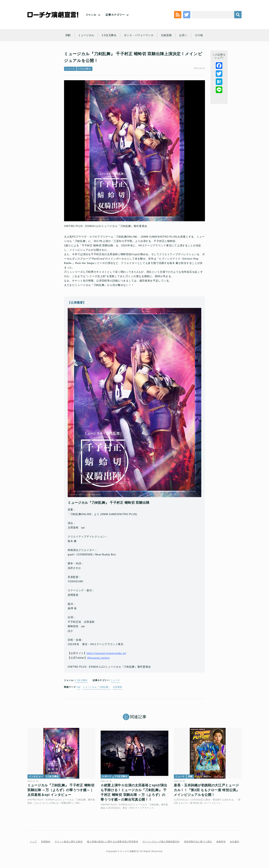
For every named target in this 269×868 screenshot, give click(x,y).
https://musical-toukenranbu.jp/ (106, 653)
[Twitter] (219, 73)
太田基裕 (117, 687)
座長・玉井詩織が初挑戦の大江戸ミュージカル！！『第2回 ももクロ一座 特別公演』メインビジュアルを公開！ (207, 790)
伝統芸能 (166, 35)
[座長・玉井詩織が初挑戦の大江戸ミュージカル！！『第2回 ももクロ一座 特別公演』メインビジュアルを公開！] (208, 753)
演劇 (68, 35)
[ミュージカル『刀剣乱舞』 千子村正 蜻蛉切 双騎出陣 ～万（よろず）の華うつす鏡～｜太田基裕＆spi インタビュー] (61, 753)
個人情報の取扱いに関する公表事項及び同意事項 (112, 841)
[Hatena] (219, 81)
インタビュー (36, 776)
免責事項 (221, 841)
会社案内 (234, 841)
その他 (199, 35)
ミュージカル (86, 35)
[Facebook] (219, 65)
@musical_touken (98, 657)
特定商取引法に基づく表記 (198, 841)
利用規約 (46, 841)
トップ (33, 841)
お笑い (183, 35)
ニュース (70, 68)
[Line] (219, 89)
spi (79, 687)
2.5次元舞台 (109, 35)
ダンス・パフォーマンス (139, 35)
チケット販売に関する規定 (69, 841)
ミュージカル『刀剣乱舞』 (97, 687)
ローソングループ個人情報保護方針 (161, 841)
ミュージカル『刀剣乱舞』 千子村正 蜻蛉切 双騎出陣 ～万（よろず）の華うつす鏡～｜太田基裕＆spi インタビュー (61, 790)
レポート (106, 776)
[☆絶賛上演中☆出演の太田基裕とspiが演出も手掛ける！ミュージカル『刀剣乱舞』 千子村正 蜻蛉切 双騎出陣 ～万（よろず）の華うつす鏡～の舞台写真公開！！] (134, 753)
